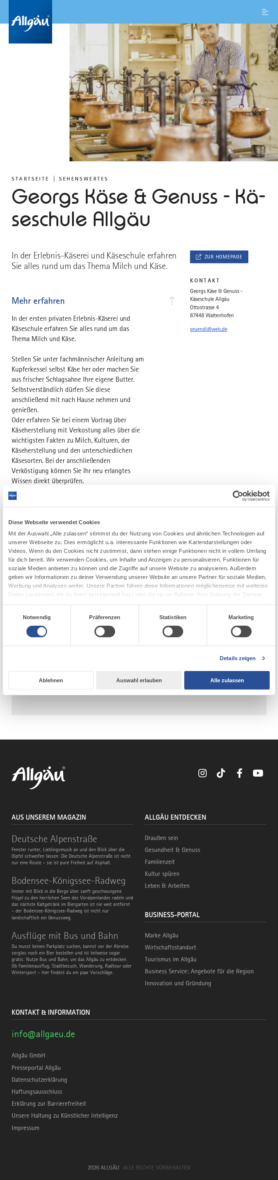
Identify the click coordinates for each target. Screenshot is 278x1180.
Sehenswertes (84, 179)
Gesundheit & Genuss (172, 849)
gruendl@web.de (208, 329)
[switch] (104, 631)
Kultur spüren (162, 873)
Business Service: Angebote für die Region (199, 971)
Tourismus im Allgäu (171, 959)
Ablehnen (51, 680)
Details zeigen (238, 658)
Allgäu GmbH (28, 1055)
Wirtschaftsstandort (170, 947)
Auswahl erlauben (139, 680)
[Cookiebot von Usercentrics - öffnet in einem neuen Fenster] (238, 495)
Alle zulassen (227, 680)
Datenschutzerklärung (39, 1079)
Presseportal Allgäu (36, 1067)
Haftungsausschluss (37, 1091)
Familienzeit (160, 861)
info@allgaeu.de (43, 1033)
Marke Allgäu (161, 935)
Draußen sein (161, 837)
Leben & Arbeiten (167, 885)
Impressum (25, 1127)
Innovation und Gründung (178, 983)
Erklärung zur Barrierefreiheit (49, 1103)
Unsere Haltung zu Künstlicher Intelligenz (65, 1115)
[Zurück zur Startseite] (139, 22)
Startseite (30, 179)
